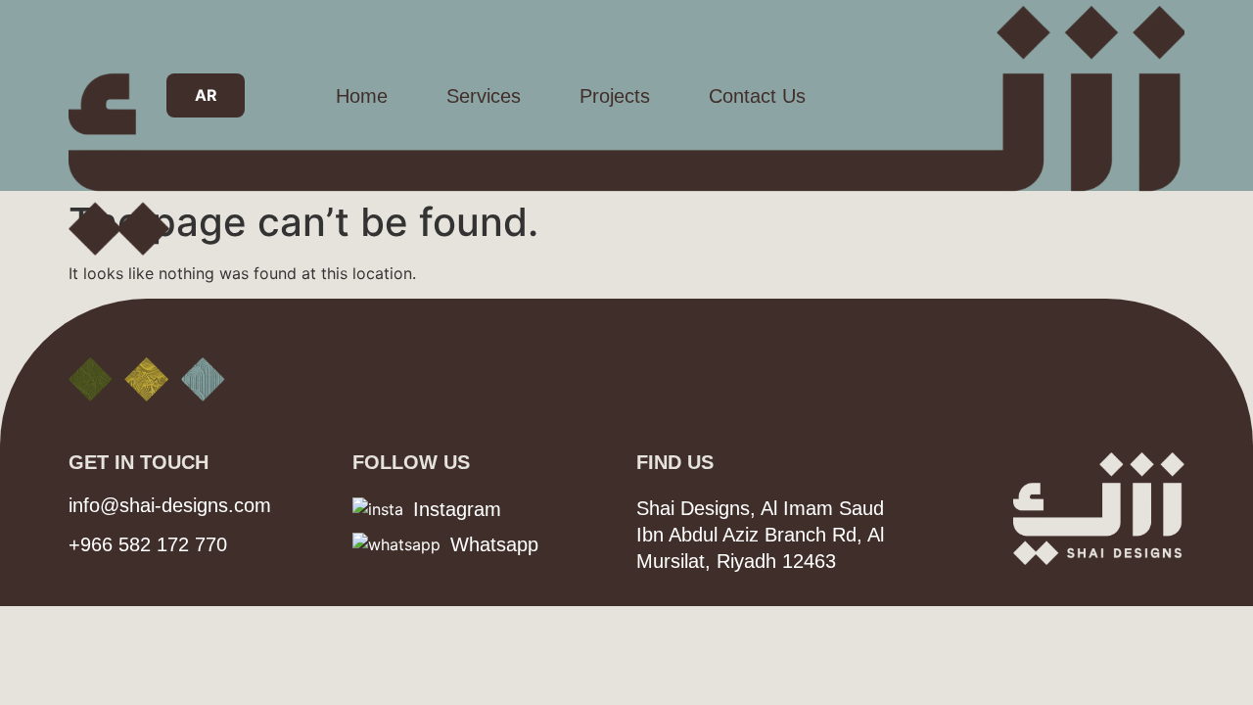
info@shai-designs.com (170, 505)
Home (362, 96)
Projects (615, 96)
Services (483, 96)
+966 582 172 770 (148, 544)
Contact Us (757, 96)
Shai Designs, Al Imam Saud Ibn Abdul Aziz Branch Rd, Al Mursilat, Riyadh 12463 (760, 534)
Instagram (457, 509)
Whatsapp (494, 544)
